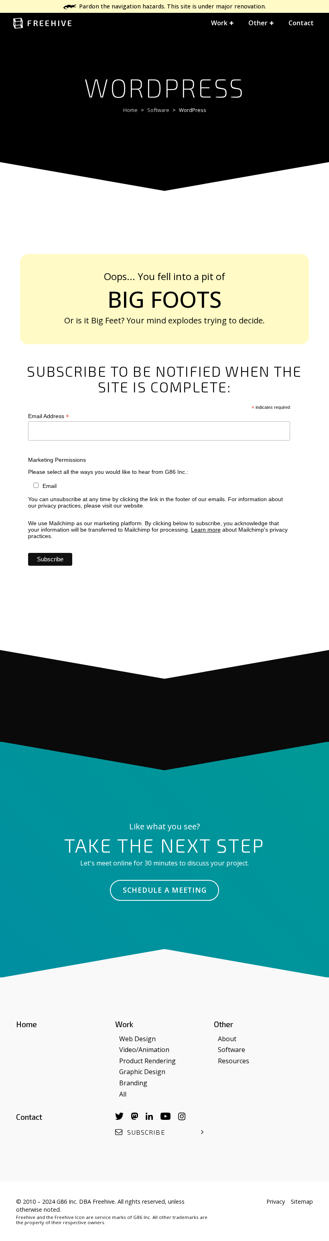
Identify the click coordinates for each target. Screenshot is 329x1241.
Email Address (48, 416)
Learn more (206, 529)
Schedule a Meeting (165, 890)
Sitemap (302, 1201)
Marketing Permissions (57, 460)
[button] (222, 23)
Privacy (275, 1201)
